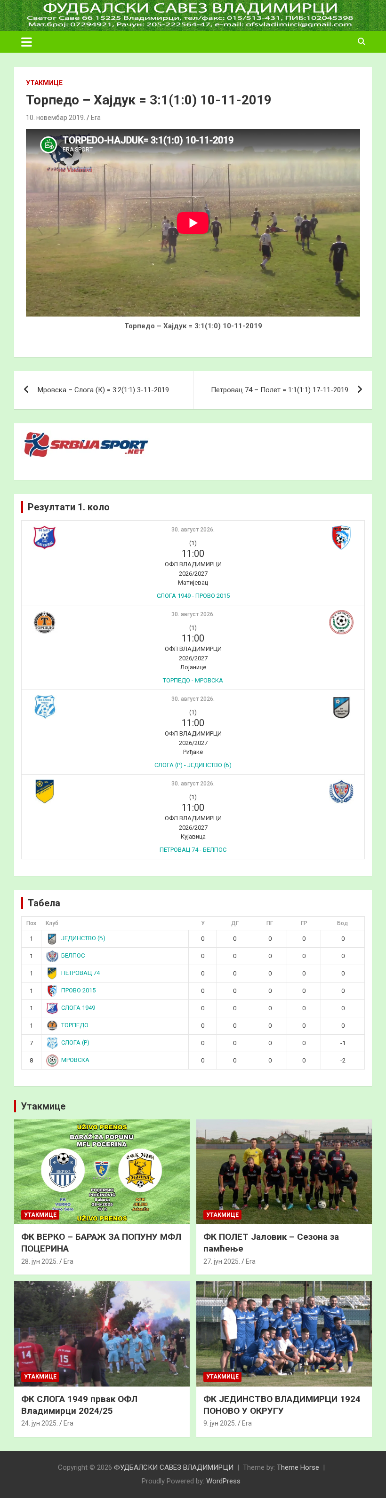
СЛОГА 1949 (78, 1007)
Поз (31, 923)
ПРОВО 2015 (78, 990)
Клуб (52, 923)
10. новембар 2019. (55, 117)
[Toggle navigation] (26, 42)
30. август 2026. (193, 529)
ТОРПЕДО (74, 1025)
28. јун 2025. (39, 1261)
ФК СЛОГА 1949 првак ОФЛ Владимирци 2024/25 (79, 1405)
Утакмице (44, 83)
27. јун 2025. (221, 1261)
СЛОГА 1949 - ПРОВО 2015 (193, 595)
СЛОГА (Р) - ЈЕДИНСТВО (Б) (193, 765)
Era (96, 117)
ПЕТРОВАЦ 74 (80, 972)
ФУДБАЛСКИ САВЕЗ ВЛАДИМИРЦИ (173, 1467)
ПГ (269, 923)
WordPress (223, 1481)
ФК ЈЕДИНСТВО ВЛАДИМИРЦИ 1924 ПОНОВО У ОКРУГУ (282, 1405)
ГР (304, 923)
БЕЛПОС (73, 955)
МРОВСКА (75, 1059)
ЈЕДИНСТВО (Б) (83, 938)
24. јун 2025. (39, 1423)
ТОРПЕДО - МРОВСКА (193, 680)
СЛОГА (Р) (75, 1042)
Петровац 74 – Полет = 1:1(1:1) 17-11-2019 (279, 390)
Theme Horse (298, 1467)
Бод (342, 923)
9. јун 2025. (219, 1423)
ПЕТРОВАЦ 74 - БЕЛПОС (193, 849)
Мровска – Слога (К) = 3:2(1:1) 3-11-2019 (103, 390)
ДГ (235, 923)
